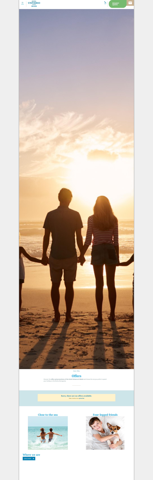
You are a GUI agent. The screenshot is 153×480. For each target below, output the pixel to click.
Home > (75, 371)
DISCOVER (27, 458)
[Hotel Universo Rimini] (34, 3)
